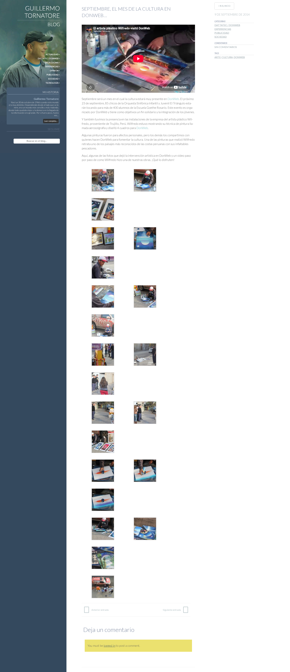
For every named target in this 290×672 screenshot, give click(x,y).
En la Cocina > (52, 62)
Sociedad (220, 36)
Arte (217, 57)
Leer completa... (51, 121)
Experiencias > (52, 66)
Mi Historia (51, 92)
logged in (109, 645)
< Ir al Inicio (224, 6)
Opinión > (55, 70)
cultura (227, 57)
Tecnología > (52, 83)
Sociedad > (54, 79)
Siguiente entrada (172, 609)
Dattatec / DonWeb (227, 25)
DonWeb (173, 99)
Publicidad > (53, 75)
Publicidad (221, 32)
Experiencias (222, 29)
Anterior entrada (100, 609)
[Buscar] (55, 141)
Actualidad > (53, 54)
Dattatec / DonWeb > (49, 58)
